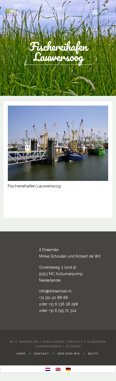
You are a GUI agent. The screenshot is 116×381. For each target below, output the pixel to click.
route (93, 353)
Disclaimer (53, 341)
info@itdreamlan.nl (55, 291)
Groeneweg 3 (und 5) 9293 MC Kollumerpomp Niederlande (61, 273)
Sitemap (73, 346)
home (21, 353)
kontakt (41, 353)
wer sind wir (68, 353)
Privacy (75, 341)
